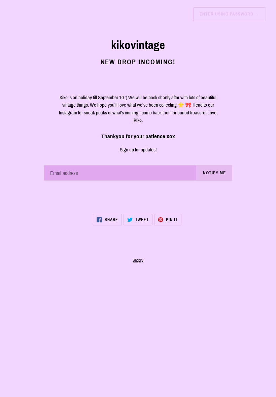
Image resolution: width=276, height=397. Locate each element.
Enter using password (230, 14)
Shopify (138, 260)
